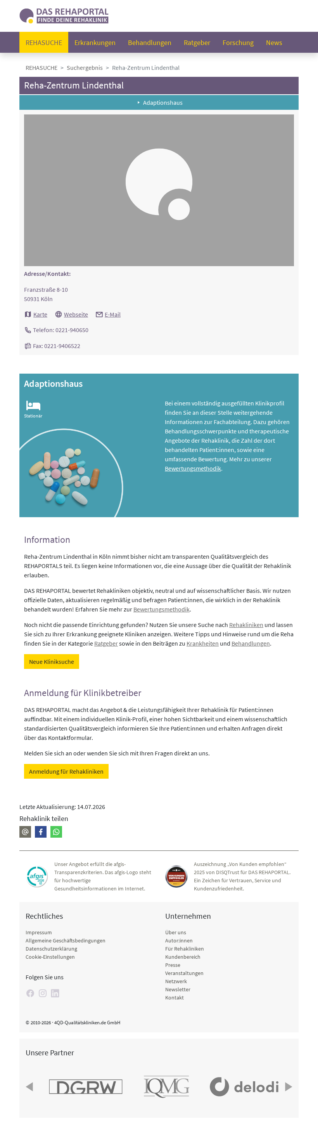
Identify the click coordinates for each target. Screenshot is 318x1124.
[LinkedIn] (55, 993)
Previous (30, 1087)
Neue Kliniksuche (51, 661)
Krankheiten (203, 643)
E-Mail (113, 314)
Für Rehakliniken (184, 948)
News (274, 42)
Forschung (238, 42)
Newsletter (177, 989)
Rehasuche (44, 42)
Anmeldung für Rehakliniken (66, 771)
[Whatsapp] (56, 832)
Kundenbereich (182, 956)
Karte (40, 314)
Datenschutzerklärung (51, 948)
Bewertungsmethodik (193, 468)
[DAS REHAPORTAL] (64, 14)
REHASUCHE (41, 67)
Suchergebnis (85, 67)
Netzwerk (176, 981)
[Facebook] (41, 832)
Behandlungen (149, 42)
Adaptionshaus (163, 102)
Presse (172, 964)
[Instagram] (42, 993)
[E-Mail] (25, 832)
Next (288, 1087)
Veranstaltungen (184, 973)
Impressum (39, 932)
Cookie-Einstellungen (50, 956)
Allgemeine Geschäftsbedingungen (65, 940)
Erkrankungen (95, 42)
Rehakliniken (246, 625)
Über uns (175, 932)
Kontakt (174, 997)
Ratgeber (197, 42)
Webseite (76, 314)
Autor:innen (179, 940)
